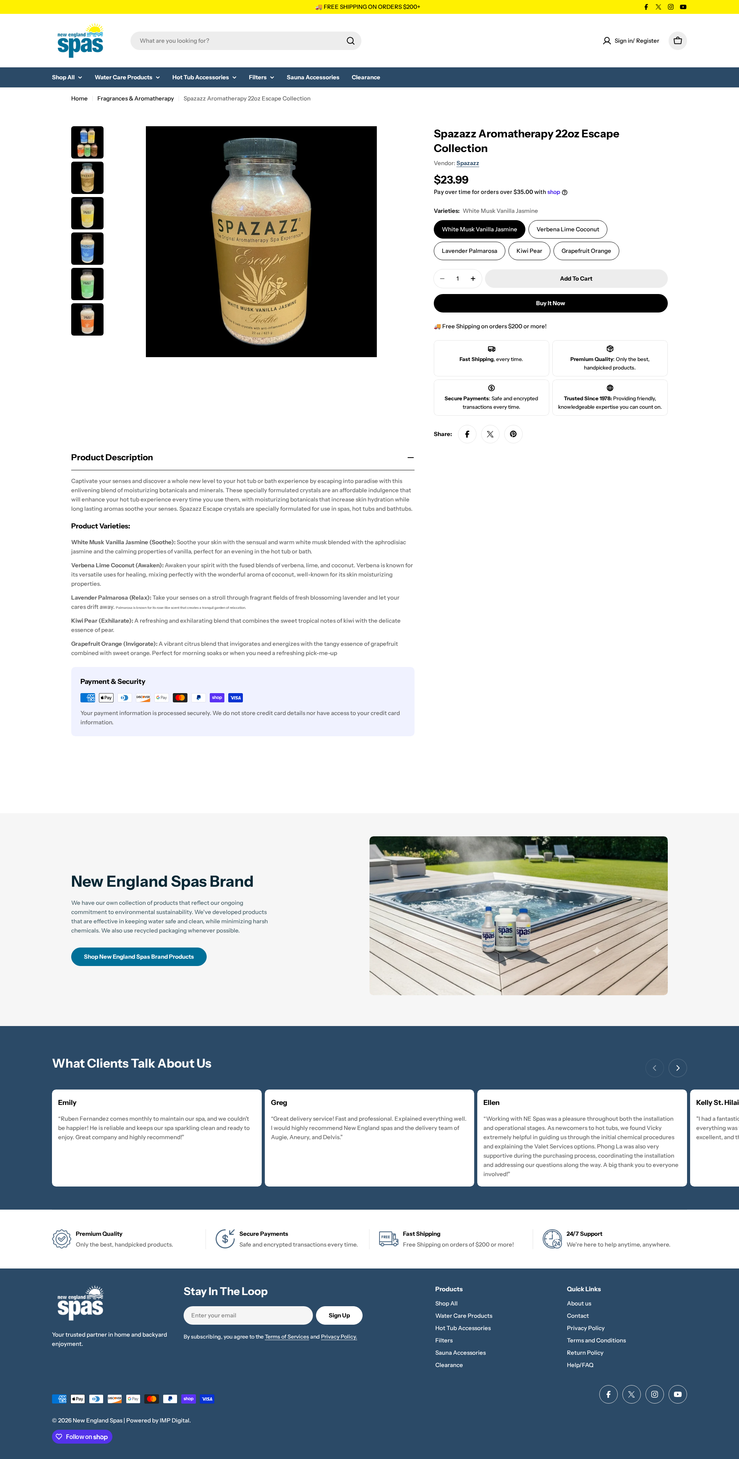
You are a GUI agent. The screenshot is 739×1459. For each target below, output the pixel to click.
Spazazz (467, 163)
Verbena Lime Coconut (568, 229)
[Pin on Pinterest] (513, 434)
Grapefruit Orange (586, 250)
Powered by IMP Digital (157, 1420)
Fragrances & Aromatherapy (135, 98)
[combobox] (245, 41)
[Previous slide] (654, 1068)
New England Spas (97, 1420)
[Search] (350, 40)
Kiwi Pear (529, 250)
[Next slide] (678, 1068)
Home (79, 98)
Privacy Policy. (339, 1336)
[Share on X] (490, 434)
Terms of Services (287, 1336)
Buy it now (550, 303)
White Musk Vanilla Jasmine (479, 229)
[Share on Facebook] (467, 434)
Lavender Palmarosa (469, 250)
